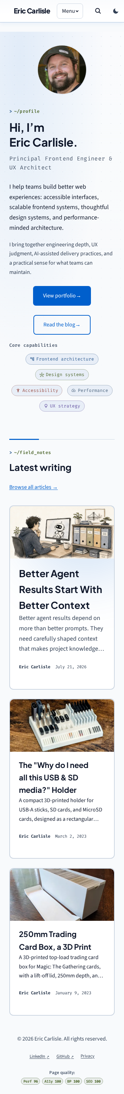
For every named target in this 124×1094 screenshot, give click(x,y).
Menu (68, 11)
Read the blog (62, 324)
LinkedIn (40, 1056)
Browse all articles (33, 487)
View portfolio (62, 295)
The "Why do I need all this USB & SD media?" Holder (54, 777)
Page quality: (62, 1073)
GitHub (65, 1056)
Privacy (87, 1056)
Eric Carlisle (32, 10)
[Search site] (97, 11)
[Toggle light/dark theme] (115, 11)
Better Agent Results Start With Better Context (60, 589)
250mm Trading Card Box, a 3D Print (55, 940)
